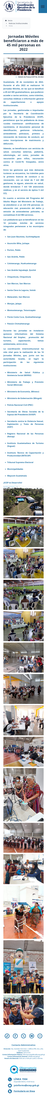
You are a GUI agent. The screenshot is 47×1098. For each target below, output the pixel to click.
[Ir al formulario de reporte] (23, 1069)
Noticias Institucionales (18, 23)
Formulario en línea (24, 1091)
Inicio (10, 20)
